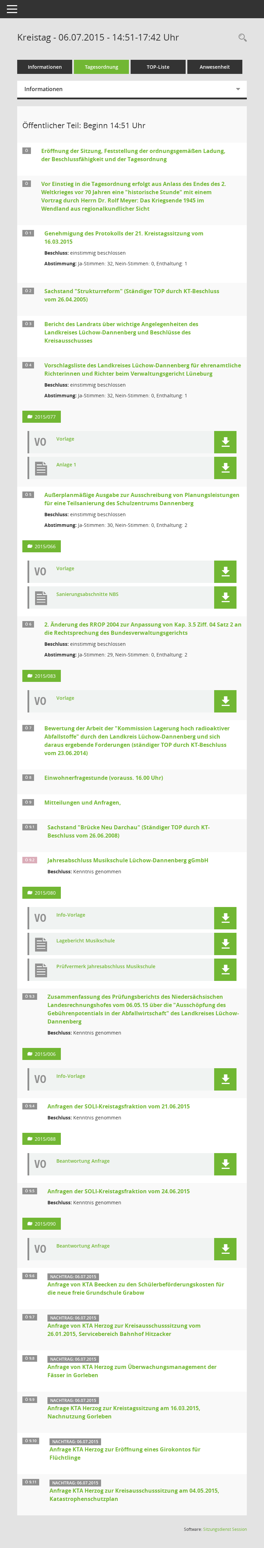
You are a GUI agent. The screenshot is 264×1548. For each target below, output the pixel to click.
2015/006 (45, 1054)
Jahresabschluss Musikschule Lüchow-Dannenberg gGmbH (127, 860)
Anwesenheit (215, 67)
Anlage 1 (66, 465)
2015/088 (45, 1139)
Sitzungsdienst (225, 1529)
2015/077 (45, 416)
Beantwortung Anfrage (83, 1161)
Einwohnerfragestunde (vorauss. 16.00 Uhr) (103, 778)
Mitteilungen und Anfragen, (82, 802)
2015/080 (45, 892)
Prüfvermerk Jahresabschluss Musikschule (105, 967)
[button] (225, 442)
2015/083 (45, 676)
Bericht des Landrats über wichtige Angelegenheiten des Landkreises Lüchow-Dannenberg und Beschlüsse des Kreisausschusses (121, 332)
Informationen (45, 67)
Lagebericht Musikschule (85, 941)
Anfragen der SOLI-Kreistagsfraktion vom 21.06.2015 (118, 1106)
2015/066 (45, 546)
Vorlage (65, 439)
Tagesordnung (101, 67)
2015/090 (45, 1223)
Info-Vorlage (70, 915)
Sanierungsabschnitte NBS (87, 594)
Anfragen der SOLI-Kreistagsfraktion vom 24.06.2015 (118, 1191)
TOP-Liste (158, 67)
